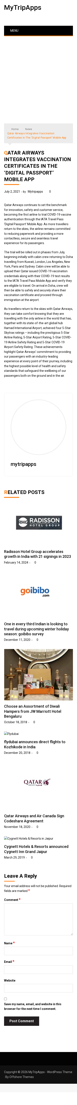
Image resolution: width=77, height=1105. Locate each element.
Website (9, 980)
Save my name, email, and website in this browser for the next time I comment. (32, 1006)
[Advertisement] (38, 76)
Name (9, 943)
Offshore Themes (21, 1077)
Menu (14, 30)
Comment (12, 899)
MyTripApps (22, 7)
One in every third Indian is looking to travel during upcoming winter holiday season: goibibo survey (36, 629)
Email (9, 961)
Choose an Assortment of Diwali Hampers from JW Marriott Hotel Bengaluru (32, 711)
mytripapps (35, 191)
